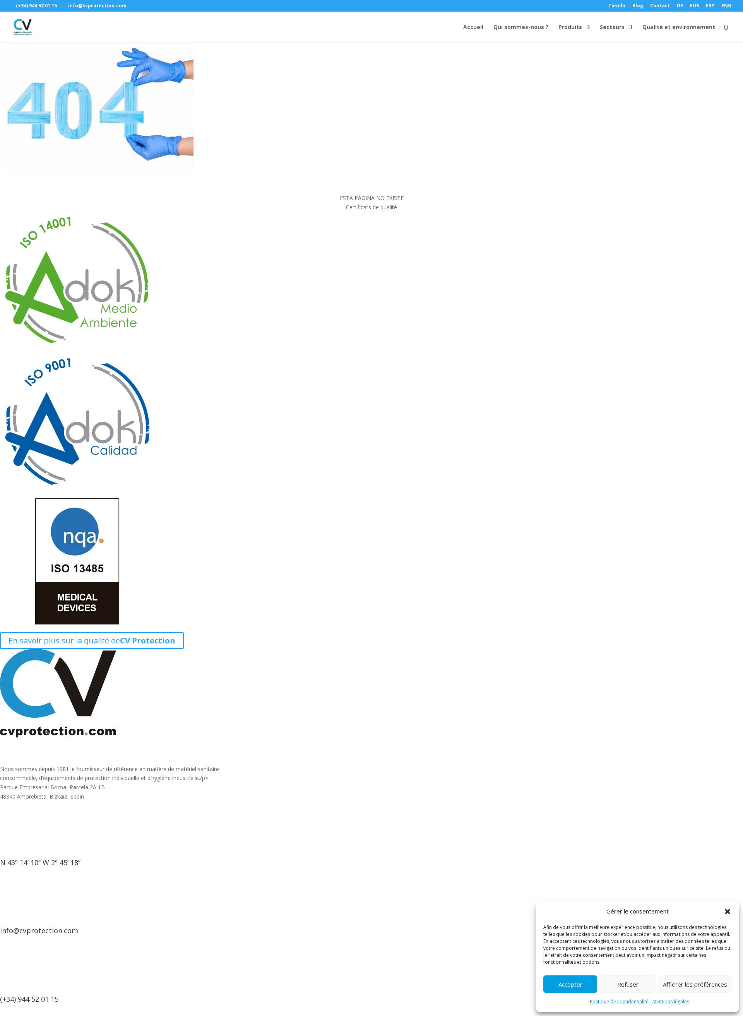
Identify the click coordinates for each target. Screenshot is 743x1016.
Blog (637, 6)
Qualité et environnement (678, 27)
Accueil (473, 27)
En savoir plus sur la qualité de (92, 640)
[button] (727, 911)
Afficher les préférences (695, 984)
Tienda (616, 6)
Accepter (570, 984)
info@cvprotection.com (39, 930)
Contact (660, 6)
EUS (694, 6)
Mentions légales (670, 1001)
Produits (570, 27)
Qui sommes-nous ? (520, 27)
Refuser (628, 984)
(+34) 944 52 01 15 (29, 999)
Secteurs (612, 27)
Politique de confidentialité (619, 1001)
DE (680, 6)
